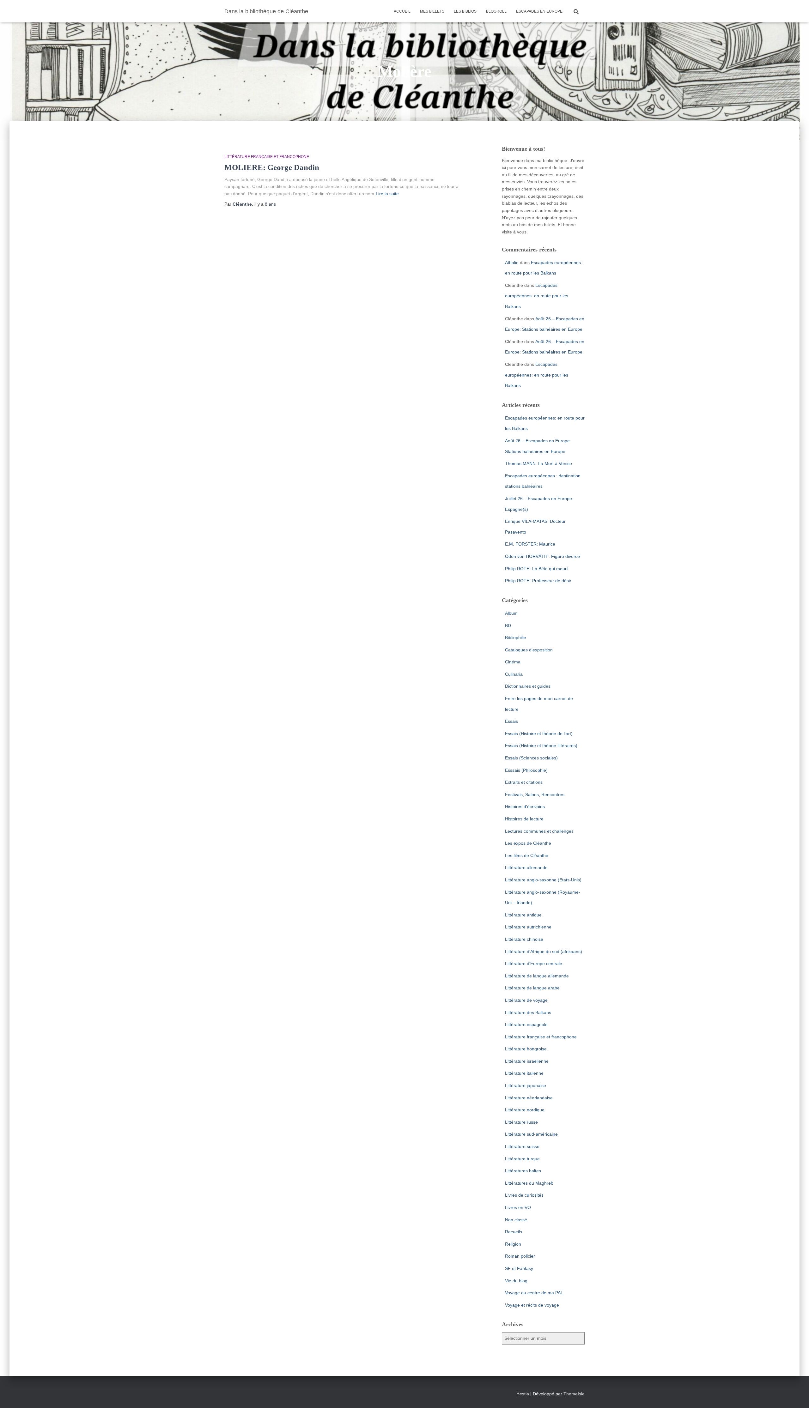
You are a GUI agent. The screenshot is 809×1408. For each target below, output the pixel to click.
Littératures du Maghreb (529, 1183)
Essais (511, 721)
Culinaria (514, 674)
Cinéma (512, 661)
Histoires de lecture (524, 818)
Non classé (516, 1219)
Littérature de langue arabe (532, 987)
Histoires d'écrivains (525, 806)
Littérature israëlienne (527, 1061)
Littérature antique (523, 914)
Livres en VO (518, 1207)
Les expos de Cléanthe (528, 843)
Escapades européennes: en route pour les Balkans (536, 296)
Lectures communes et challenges (539, 831)
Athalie (512, 262)
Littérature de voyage (526, 1000)
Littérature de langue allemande (537, 975)
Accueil (402, 11)
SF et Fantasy (519, 1268)
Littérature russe (521, 1122)
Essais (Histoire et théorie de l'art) (539, 733)
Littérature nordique (524, 1109)
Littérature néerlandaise (529, 1097)
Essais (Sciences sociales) (531, 757)
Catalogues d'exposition (529, 649)
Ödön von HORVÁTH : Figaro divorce (542, 556)
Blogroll (496, 11)
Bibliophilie (515, 637)
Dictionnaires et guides (527, 686)
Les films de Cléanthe (526, 855)
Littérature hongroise (526, 1048)
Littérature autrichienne (528, 926)
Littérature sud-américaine (531, 1134)
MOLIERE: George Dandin (271, 167)
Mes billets (432, 11)
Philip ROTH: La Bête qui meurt (536, 568)
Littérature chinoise (524, 939)
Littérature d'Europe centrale (533, 963)
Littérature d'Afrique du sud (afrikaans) (543, 951)
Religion (513, 1244)
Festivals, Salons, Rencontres (534, 794)
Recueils (513, 1231)
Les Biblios (465, 11)
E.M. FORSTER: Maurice (530, 544)
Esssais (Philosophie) (526, 770)
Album (511, 613)
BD (508, 625)
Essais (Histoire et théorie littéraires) (541, 745)
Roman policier (520, 1256)
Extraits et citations (524, 782)
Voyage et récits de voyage (532, 1305)
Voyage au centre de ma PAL (534, 1292)
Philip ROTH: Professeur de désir (538, 580)
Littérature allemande (526, 867)
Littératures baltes (523, 1170)
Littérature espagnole (526, 1024)
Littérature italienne (524, 1073)
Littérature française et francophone (266, 156)
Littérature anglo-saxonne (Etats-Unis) (543, 879)
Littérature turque (522, 1158)
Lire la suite (387, 193)
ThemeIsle (574, 1393)
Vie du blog (516, 1280)
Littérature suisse (522, 1146)
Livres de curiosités (524, 1195)
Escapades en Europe (539, 11)
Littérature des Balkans (528, 1012)
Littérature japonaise (525, 1085)
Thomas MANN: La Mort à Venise (538, 463)
